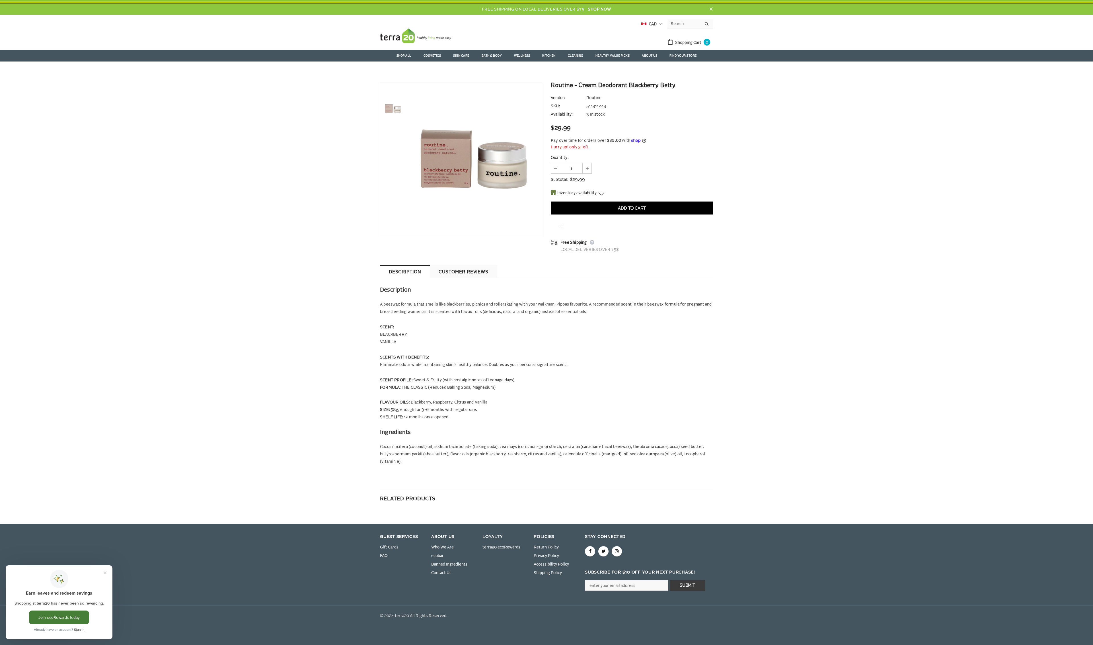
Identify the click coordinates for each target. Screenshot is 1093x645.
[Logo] (415, 37)
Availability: (562, 114)
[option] (474, 160)
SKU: (555, 106)
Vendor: (558, 98)
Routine (593, 98)
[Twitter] (603, 551)
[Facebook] (590, 551)
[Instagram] (617, 551)
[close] (711, 9)
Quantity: (559, 158)
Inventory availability (577, 193)
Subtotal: (559, 180)
